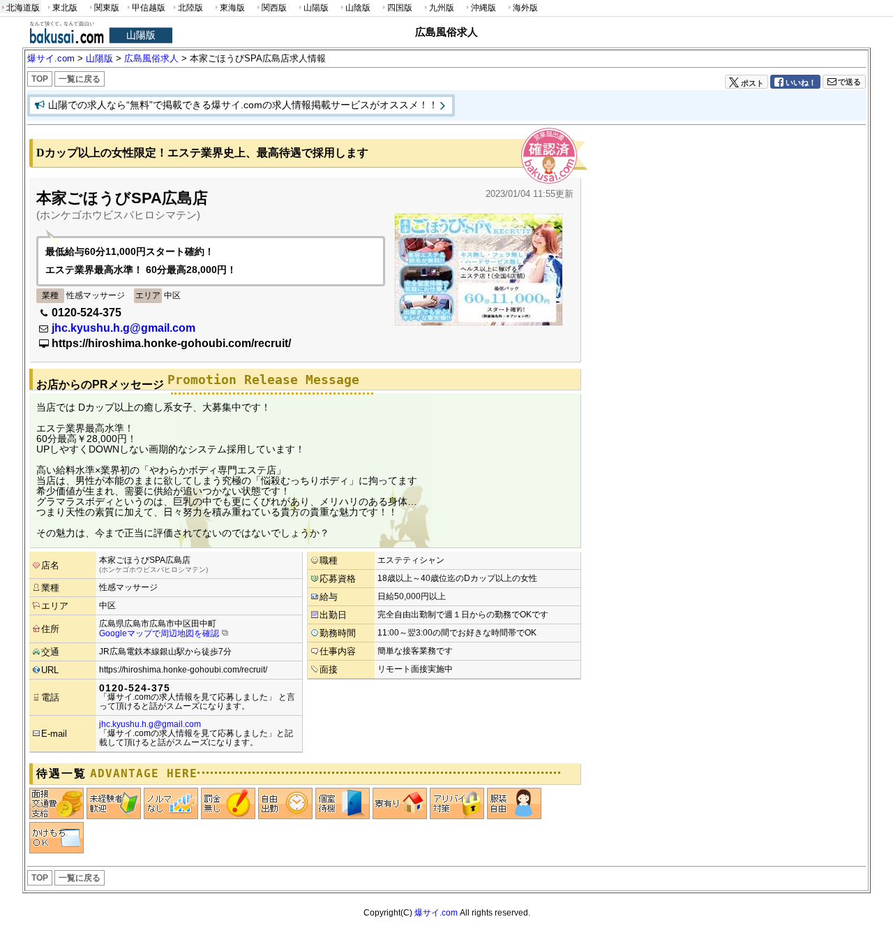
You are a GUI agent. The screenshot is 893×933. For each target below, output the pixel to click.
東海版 (232, 8)
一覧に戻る (79, 79)
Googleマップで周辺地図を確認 (159, 633)
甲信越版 (148, 8)
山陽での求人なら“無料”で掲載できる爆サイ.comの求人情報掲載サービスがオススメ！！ (243, 104)
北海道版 (23, 8)
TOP (39, 79)
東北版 (64, 8)
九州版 (441, 8)
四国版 (399, 8)
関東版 (106, 8)
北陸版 (190, 8)
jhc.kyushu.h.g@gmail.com (123, 328)
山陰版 (357, 8)
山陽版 (316, 8)
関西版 (274, 8)
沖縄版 (483, 8)
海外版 (525, 8)
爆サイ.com (436, 913)
